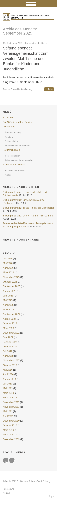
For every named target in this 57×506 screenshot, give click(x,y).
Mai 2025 (8, 300)
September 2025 (11, 286)
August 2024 (9, 319)
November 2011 (11, 407)
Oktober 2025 (10, 282)
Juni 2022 (8, 337)
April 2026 (8, 268)
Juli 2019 (7, 351)
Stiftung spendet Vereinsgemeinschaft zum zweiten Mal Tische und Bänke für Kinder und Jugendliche (25, 58)
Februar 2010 (10, 434)
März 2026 (8, 272)
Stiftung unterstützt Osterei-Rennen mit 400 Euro (28, 215)
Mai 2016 (8, 370)
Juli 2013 (7, 383)
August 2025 (9, 291)
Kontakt (6, 493)
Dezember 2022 (11, 332)
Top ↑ (51, 496)
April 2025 (8, 305)
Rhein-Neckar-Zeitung (21, 89)
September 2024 (11, 314)
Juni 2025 (8, 295)
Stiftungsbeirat (11, 141)
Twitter (5, 460)
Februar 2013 (10, 397)
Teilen (50, 89)
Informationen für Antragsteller (19, 160)
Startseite (8, 117)
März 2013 (8, 393)
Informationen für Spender (17, 145)
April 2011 (8, 416)
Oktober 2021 (10, 346)
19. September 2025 (12, 43)
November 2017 (11, 360)
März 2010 (8, 430)
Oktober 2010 (10, 425)
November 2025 (11, 277)
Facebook (12, 460)
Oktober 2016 (10, 365)
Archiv (8, 175)
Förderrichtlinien (11, 150)
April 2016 (8, 374)
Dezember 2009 (11, 439)
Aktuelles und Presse (14, 164)
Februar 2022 (10, 342)
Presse (6, 89)
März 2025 (8, 309)
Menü (28, 3)
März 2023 (8, 328)
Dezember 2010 (11, 420)
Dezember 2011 (11, 402)
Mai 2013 (8, 388)
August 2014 (9, 379)
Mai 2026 (8, 263)
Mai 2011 (7, 411)
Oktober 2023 (10, 323)
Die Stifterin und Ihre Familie (17, 122)
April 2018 (8, 356)
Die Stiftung (9, 126)
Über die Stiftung (13, 132)
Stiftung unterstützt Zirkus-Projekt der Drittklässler (28, 208)
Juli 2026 (7, 258)
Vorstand (9, 137)
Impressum (8, 489)
